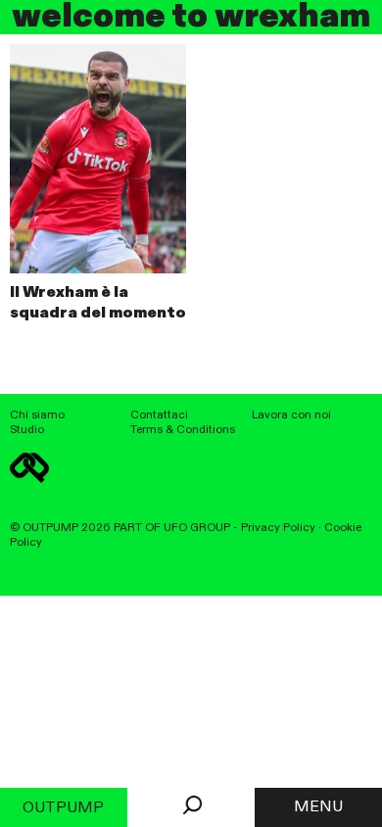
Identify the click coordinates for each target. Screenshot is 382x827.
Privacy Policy (278, 528)
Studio (27, 430)
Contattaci (159, 415)
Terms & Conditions (182, 430)
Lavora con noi (291, 415)
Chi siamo (37, 415)
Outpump (63, 808)
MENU (318, 807)
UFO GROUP (197, 528)
